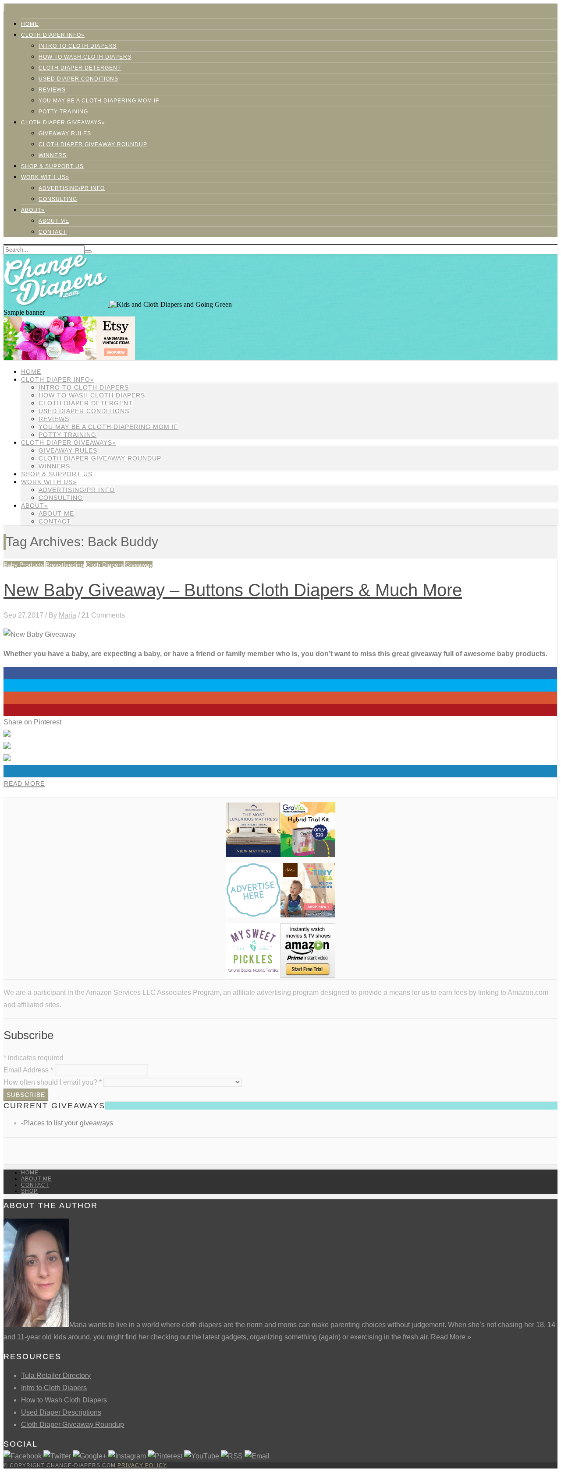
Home (30, 24)
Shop (29, 1191)
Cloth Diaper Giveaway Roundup (93, 144)
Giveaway (139, 564)
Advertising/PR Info (72, 188)
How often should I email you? (53, 1082)
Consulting (58, 199)
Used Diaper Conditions (78, 79)
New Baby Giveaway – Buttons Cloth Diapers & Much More (233, 590)
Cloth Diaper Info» (53, 35)
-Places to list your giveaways (67, 1123)
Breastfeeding (65, 564)
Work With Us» (45, 177)
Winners (53, 155)
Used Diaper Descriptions (61, 1412)
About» (33, 210)
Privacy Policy (142, 1465)
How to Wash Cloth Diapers (64, 1400)
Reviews (52, 90)
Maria (67, 615)
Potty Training (63, 112)
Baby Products (24, 564)
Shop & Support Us (52, 166)
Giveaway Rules (65, 133)
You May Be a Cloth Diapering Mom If (99, 101)
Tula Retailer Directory (56, 1375)
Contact (53, 232)
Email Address (28, 1070)
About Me (54, 221)
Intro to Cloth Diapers (78, 46)
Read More (24, 783)
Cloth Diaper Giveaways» (63, 122)
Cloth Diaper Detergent (80, 68)
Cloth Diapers (105, 564)
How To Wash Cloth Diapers (85, 57)
